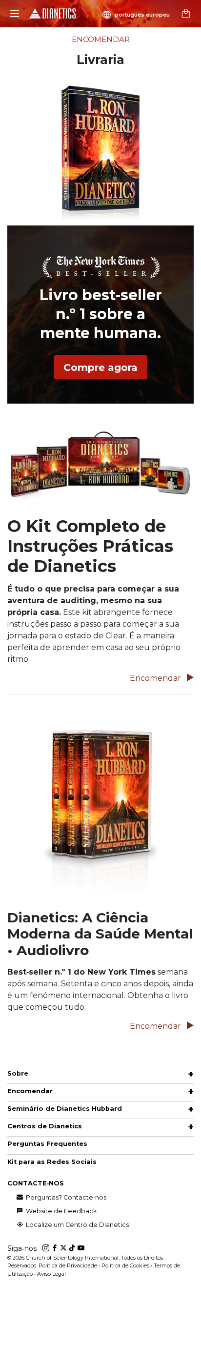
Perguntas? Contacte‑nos (65, 1197)
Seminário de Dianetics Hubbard (64, 1108)
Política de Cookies (125, 1265)
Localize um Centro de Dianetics (76, 1224)
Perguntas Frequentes (47, 1143)
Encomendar (156, 678)
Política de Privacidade (68, 1265)
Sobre (17, 1073)
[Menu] (14, 13)
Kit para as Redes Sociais (52, 1161)
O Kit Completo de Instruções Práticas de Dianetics (90, 546)
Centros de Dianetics (44, 1126)
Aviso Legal (51, 1273)
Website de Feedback (60, 1211)
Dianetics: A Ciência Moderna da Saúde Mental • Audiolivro (100, 934)
